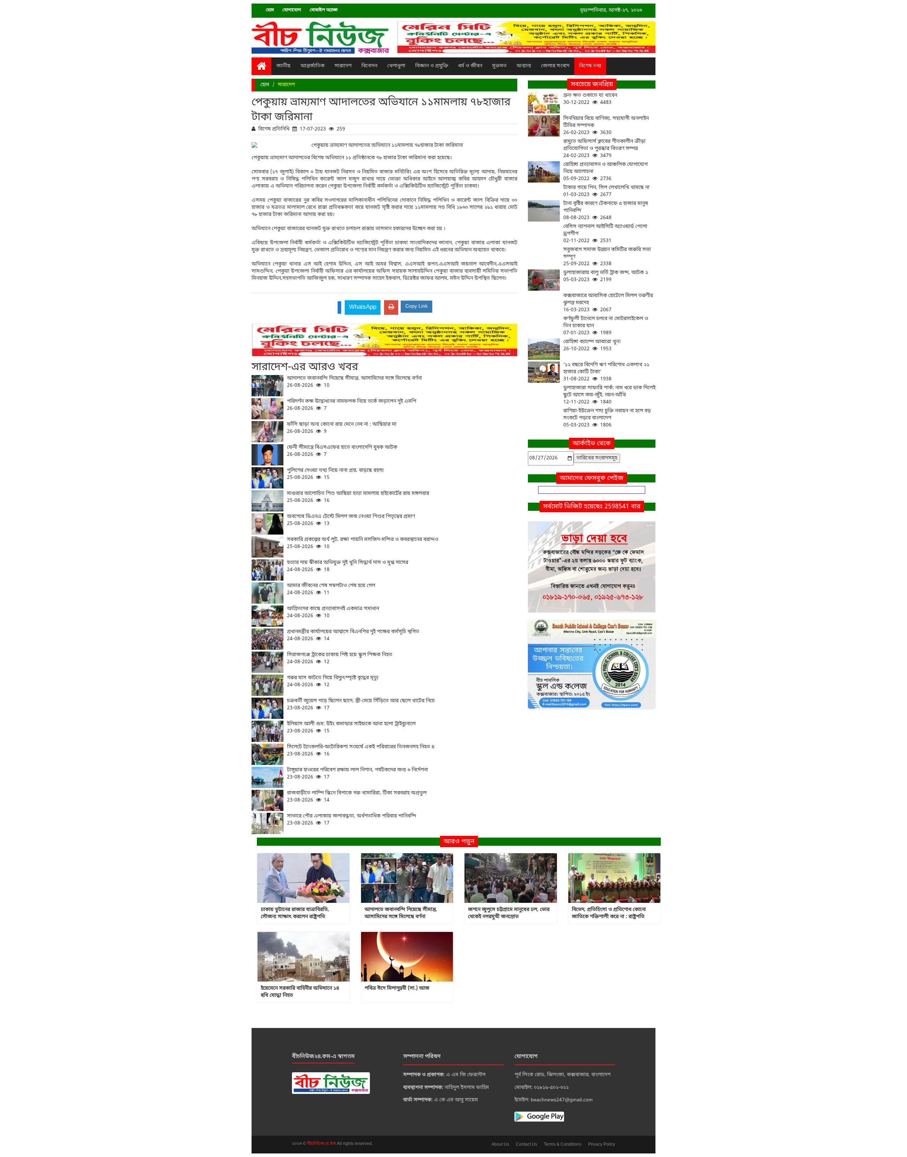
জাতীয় (283, 66)
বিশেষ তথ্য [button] (590, 66)
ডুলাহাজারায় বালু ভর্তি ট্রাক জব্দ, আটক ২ (605, 276)
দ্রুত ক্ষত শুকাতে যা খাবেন (590, 99)
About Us (500, 1144)
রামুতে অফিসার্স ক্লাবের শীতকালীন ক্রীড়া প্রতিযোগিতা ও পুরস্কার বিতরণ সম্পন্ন (604, 148)
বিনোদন (369, 66)
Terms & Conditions (562, 1144)
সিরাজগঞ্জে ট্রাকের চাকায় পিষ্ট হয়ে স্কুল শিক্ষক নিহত (339, 658)
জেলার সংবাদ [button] (555, 66)
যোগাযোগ (291, 10)
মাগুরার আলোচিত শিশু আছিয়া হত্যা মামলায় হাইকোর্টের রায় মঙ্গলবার (358, 497)
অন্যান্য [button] (524, 66)
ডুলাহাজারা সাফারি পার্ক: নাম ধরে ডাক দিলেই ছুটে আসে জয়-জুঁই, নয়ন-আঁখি (609, 395)
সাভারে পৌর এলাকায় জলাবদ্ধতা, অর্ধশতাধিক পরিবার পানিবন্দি (351, 820)
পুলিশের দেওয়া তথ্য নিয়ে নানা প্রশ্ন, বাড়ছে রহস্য (335, 474)
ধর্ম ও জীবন (470, 66)
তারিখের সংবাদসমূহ (596, 458)
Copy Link (416, 306)
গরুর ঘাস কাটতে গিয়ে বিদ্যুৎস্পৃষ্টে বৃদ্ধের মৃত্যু (332, 681)
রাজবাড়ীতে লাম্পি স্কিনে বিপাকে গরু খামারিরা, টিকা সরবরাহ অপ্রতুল (357, 797)
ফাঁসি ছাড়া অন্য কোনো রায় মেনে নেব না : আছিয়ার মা (341, 428)
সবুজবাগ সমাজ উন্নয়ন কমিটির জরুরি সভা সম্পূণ (607, 256)
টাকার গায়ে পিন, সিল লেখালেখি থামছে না (606, 191)
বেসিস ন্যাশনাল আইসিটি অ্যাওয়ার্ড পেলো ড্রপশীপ (605, 233)
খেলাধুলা (396, 66)
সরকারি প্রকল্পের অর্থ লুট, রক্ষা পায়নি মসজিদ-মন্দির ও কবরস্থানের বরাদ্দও (362, 543)
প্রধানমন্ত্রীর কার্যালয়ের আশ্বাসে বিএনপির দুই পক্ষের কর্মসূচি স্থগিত (353, 635)
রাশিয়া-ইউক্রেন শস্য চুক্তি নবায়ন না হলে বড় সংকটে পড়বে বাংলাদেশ (607, 418)
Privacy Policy (601, 1144)
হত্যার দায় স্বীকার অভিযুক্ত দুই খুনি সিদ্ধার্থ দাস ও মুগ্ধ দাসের (347, 566)
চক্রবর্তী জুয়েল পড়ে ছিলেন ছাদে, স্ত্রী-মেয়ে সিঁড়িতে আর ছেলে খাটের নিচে (361, 704)
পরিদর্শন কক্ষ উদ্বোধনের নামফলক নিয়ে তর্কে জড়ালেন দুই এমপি (351, 405)
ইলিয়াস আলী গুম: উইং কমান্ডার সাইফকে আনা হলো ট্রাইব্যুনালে (351, 727)
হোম (270, 10)
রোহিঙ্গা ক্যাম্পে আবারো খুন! (592, 345)
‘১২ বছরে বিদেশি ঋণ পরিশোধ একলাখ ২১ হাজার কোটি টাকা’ (606, 372)
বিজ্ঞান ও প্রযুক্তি (431, 66)
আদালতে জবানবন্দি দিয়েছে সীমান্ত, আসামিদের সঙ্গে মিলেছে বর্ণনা (354, 382)
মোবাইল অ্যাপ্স (324, 10)
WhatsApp (362, 307)
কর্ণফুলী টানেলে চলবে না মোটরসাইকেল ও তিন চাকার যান (605, 325)
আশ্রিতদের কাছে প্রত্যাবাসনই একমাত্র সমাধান (333, 612)
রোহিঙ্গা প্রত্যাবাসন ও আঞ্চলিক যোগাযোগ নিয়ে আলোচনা (605, 171)
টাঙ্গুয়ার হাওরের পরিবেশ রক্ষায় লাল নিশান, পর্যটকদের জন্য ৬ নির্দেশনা (357, 774)
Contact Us (526, 1144)
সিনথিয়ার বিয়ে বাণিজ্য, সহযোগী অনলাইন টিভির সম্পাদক (606, 125)
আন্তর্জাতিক (312, 66)
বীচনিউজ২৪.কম (322, 1144)
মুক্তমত (499, 66)
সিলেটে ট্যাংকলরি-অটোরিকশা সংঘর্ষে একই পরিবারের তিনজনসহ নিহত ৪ (360, 751)
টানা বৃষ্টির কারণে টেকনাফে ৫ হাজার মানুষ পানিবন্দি (605, 210)
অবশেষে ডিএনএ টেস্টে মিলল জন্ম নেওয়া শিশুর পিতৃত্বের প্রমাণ (351, 520)
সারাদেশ (342, 66)
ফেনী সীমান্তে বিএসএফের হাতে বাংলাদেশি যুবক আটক (342, 451)
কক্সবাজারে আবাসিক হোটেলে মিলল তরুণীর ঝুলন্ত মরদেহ (608, 302)
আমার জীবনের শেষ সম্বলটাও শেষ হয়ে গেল (331, 589)
